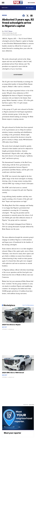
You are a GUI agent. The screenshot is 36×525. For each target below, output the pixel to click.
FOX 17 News (8, 31)
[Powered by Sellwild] (31, 404)
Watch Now (31, 2)
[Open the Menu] (3, 2)
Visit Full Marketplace (28, 305)
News (4, 15)
